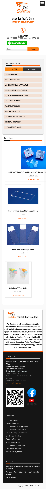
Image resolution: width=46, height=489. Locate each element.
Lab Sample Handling (13, 101)
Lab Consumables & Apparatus (16, 85)
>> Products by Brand (13, 127)
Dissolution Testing (12, 80)
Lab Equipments (11, 74)
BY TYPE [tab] (14, 69)
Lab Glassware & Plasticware (16, 90)
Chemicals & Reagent (12, 122)
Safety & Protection (12, 111)
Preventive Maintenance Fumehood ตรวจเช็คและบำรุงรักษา (23, 467)
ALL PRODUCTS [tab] (31, 69)
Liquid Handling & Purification (16, 95)
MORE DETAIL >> (33, 179)
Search (33, 49)
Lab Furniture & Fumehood (15, 117)
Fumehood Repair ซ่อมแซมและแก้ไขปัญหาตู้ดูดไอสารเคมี (22, 473)
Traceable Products (12, 106)
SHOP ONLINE (11, 477)
